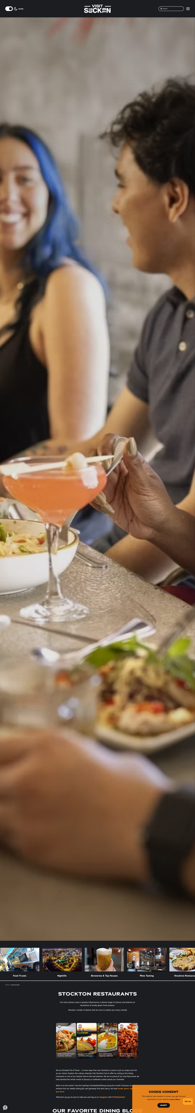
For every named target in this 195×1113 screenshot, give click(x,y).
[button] (188, 1101)
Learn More (175, 1099)
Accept (163, 1105)
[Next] (189, 959)
